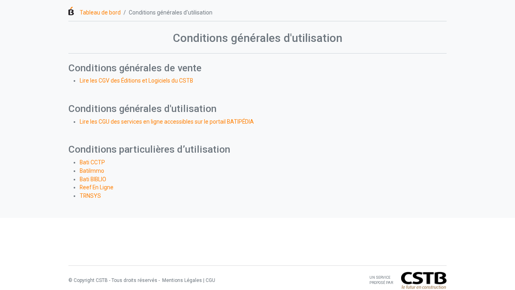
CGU (210, 280)
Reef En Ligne (96, 187)
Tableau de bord (100, 12)
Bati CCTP (92, 162)
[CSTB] (424, 280)
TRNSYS (90, 196)
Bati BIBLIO (93, 179)
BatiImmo (92, 171)
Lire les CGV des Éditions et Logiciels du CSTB (136, 80)
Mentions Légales (181, 280)
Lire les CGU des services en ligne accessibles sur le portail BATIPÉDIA (167, 121)
